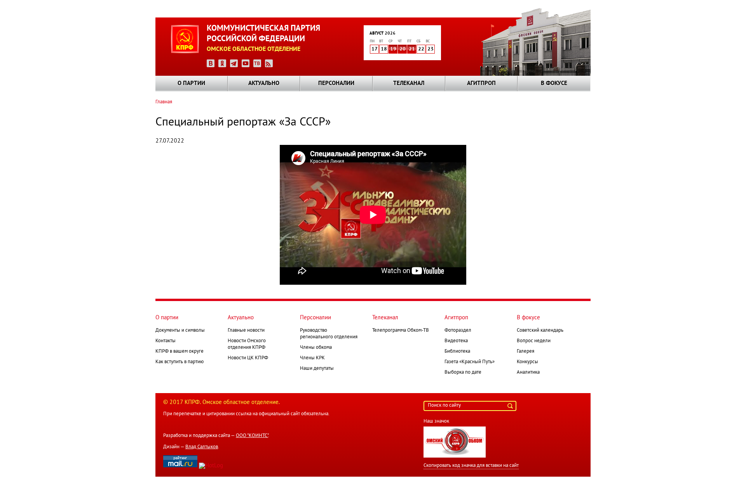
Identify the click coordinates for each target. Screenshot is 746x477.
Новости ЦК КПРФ (248, 358)
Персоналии (336, 83)
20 (402, 49)
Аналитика (528, 372)
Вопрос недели (534, 341)
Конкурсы (527, 362)
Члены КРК (312, 358)
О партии (191, 83)
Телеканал (408, 83)
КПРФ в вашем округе (179, 351)
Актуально (263, 83)
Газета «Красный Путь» (469, 362)
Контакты (165, 341)
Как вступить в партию (179, 362)
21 (412, 49)
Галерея (525, 351)
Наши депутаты (317, 368)
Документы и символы (180, 330)
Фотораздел (457, 330)
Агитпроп (481, 83)
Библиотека (457, 351)
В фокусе (554, 83)
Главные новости (246, 330)
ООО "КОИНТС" (252, 435)
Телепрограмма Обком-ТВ (400, 330)
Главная (163, 102)
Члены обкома (316, 347)
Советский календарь (540, 330)
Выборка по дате (462, 372)
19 (393, 49)
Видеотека (456, 341)
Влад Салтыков (201, 447)
